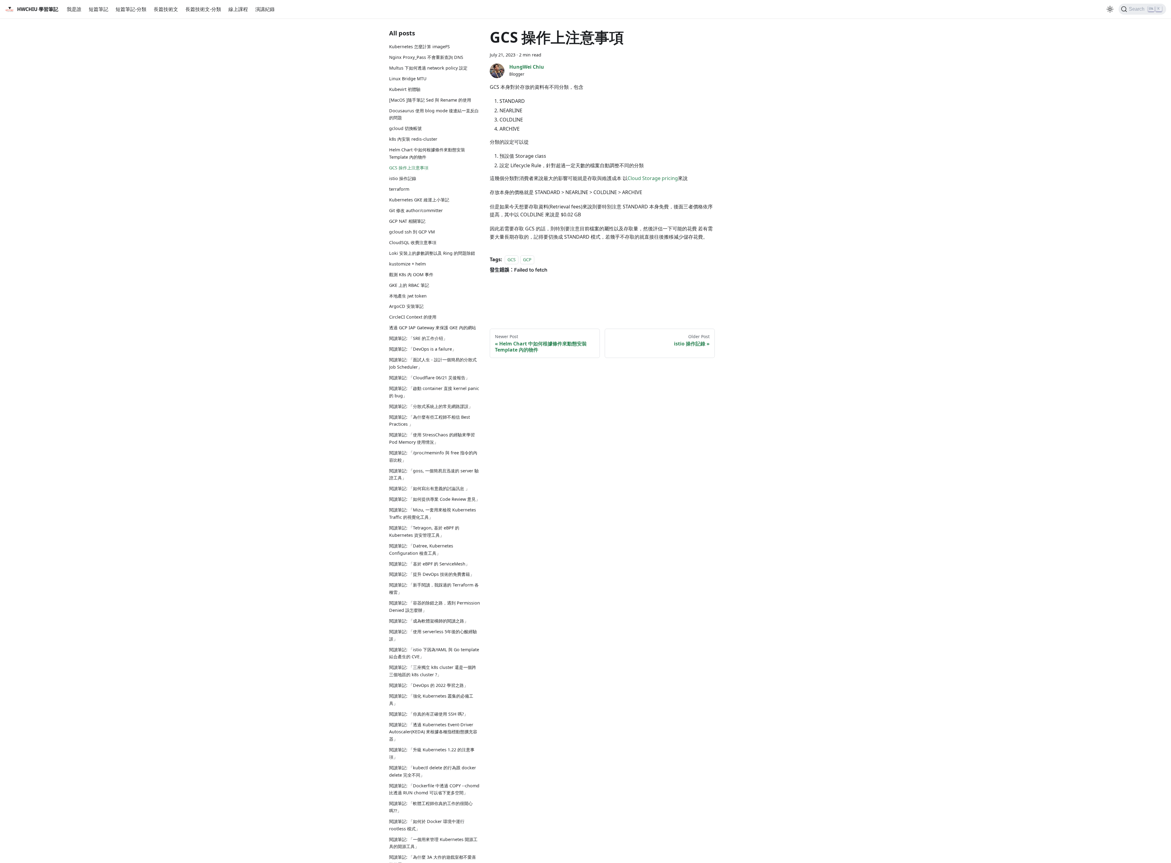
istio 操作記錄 (402, 178)
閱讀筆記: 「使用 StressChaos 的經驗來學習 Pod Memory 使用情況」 (432, 438)
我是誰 (74, 9)
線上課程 (238, 9)
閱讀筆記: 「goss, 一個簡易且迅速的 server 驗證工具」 (434, 474)
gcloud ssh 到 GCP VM (412, 232)
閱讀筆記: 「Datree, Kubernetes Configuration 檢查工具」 (421, 549)
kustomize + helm (407, 264)
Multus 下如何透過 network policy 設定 (428, 68)
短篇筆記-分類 (131, 9)
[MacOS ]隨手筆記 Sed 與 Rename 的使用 (430, 100)
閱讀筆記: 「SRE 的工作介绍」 (418, 338)
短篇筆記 (98, 9)
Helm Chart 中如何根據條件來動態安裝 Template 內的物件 (427, 153)
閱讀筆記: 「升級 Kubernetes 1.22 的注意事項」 (431, 753)
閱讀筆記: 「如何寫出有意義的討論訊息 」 (429, 488)
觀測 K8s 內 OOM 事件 (411, 274)
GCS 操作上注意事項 (408, 168)
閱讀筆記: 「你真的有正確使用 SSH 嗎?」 (428, 714)
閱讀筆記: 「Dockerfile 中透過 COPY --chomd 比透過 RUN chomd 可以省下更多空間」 (434, 789)
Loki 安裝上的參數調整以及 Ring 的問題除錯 (432, 253)
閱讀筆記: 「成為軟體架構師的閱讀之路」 (428, 621)
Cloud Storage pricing (653, 178)
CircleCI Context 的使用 (412, 317)
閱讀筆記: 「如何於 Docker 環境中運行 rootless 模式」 (426, 825)
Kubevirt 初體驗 (405, 89)
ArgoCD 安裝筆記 (406, 306)
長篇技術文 (166, 9)
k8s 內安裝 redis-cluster (413, 139)
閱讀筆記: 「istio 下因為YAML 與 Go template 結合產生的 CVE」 (434, 653)
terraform (399, 189)
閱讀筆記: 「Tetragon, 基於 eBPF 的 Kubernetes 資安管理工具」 (424, 531)
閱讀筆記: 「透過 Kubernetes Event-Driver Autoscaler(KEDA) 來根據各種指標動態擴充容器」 (433, 732)
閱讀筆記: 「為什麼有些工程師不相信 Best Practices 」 (429, 420)
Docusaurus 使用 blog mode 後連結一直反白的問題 (434, 114)
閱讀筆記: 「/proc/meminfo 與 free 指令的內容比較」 (433, 456)
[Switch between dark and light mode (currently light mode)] (1110, 9)
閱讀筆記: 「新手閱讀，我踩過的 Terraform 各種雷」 (434, 588)
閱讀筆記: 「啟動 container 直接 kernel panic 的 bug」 (434, 392)
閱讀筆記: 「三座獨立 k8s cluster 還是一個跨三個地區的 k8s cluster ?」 (432, 670)
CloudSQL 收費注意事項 (412, 242)
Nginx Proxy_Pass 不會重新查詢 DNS (426, 57)
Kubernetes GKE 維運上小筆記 (419, 200)
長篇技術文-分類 (203, 9)
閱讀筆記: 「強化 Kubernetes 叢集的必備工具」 (431, 699)
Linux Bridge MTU (408, 78)
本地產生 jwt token (408, 296)
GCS (511, 259)
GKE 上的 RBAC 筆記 (409, 285)
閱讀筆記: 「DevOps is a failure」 (422, 349)
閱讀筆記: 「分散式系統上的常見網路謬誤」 (431, 406)
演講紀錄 (265, 9)
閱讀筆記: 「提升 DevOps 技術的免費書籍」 (431, 574)
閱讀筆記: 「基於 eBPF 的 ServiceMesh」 (429, 564)
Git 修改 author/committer (416, 210)
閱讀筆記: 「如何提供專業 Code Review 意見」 (434, 499)
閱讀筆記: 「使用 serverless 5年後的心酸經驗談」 (433, 635)
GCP (527, 259)
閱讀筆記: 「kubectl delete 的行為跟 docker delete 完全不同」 (432, 771)
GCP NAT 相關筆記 (407, 221)
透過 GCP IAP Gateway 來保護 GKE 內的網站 (432, 327)
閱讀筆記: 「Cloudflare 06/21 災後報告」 (429, 378)
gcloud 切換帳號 (405, 128)
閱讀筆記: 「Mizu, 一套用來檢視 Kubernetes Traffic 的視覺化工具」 (432, 513)
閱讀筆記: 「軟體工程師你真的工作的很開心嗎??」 (431, 807)
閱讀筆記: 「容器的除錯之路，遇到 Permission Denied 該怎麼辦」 (434, 606)
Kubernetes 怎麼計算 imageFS (419, 46)
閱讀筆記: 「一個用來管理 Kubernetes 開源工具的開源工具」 (433, 843)
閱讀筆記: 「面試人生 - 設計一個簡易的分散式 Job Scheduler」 (433, 363)
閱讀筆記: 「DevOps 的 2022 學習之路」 (428, 685)
